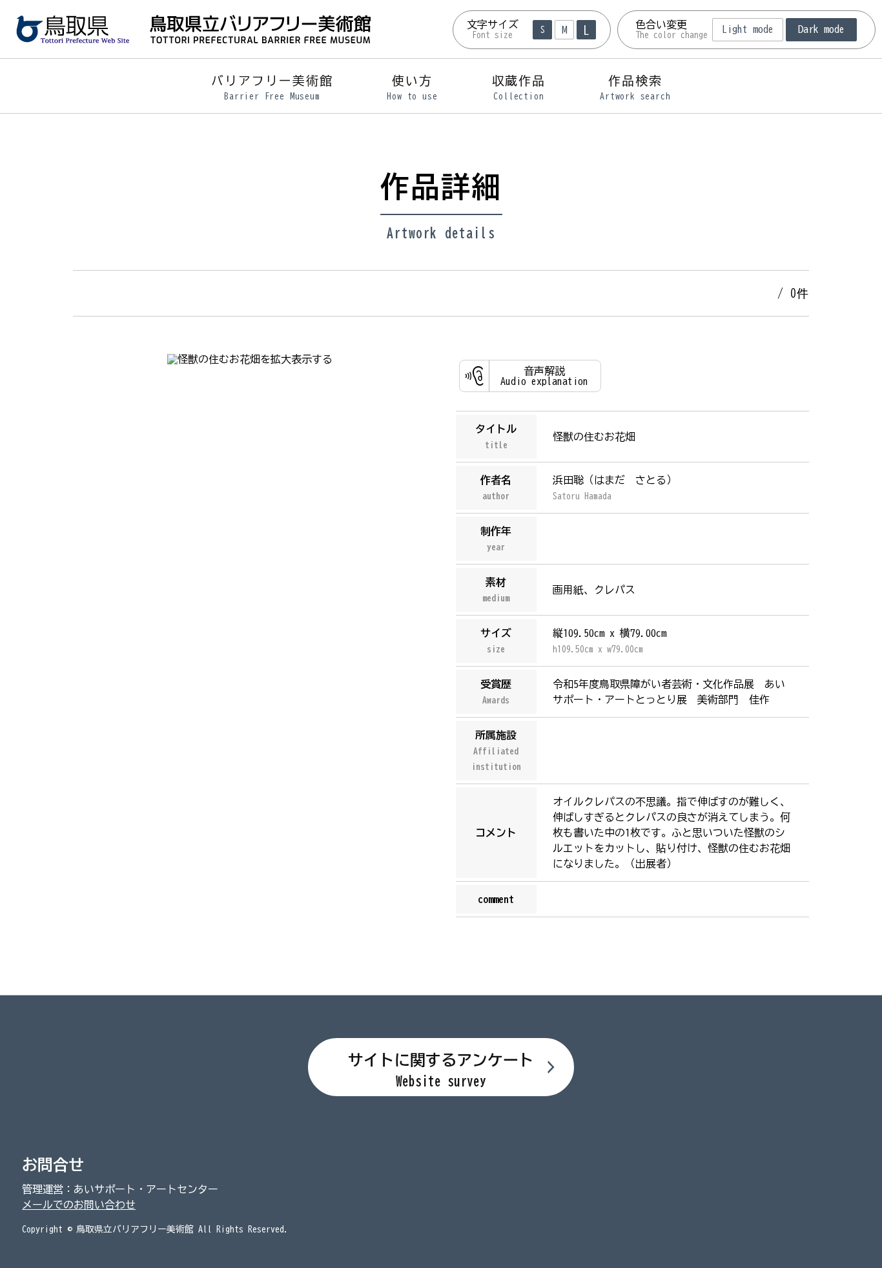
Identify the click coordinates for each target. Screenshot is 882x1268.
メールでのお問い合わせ (79, 1205)
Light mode (748, 29)
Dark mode (821, 29)
